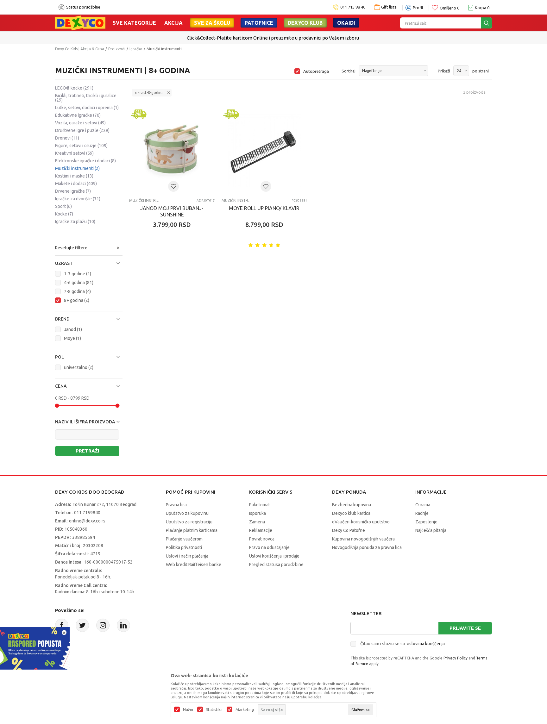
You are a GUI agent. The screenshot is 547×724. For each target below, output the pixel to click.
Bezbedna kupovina (351, 504)
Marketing (245, 710)
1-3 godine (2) (77, 273)
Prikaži (444, 71)
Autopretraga (316, 71)
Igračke (135, 49)
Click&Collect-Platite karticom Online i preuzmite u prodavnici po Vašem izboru (273, 38)
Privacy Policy (455, 658)
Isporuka (257, 513)
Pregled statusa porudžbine (276, 564)
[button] (89, 263)
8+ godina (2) (76, 300)
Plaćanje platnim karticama (191, 530)
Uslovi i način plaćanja (187, 556)
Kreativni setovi (74, 153)
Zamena (257, 521)
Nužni (188, 710)
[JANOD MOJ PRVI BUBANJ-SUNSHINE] (171, 150)
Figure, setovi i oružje (81, 145)
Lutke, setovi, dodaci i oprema (87, 107)
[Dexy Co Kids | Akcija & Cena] (80, 22)
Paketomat (259, 504)
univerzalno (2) (78, 367)
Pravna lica (176, 504)
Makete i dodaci (76, 183)
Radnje (422, 513)
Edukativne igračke (78, 115)
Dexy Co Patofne (348, 530)
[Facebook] (61, 625)
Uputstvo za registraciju (189, 521)
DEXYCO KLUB (305, 23)
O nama (422, 504)
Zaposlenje (426, 521)
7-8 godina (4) (77, 291)
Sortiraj (348, 71)
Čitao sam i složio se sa (402, 643)
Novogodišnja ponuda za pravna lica (367, 547)
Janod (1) (73, 329)
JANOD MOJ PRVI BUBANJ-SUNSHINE (172, 211)
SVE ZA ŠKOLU (212, 23)
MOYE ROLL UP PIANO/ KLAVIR (264, 208)
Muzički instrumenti (77, 168)
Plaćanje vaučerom (184, 538)
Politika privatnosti (184, 547)
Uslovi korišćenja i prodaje (274, 556)
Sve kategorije (134, 23)
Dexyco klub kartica (351, 513)
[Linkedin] (123, 625)
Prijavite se (465, 628)
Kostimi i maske (74, 176)
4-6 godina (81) (78, 282)
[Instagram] (103, 625)
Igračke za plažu (75, 221)
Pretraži (87, 450)
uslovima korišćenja (426, 643)
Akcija (173, 23)
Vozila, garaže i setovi (80, 123)
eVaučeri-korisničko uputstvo (361, 521)
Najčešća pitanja (430, 530)
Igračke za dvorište (77, 199)
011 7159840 (87, 512)
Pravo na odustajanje (269, 547)
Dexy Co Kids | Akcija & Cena (79, 49)
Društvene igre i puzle (82, 130)
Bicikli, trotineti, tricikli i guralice (85, 97)
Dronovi (67, 138)
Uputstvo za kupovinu (187, 513)
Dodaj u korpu (175, 261)
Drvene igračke (73, 191)
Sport (63, 206)
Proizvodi (116, 49)
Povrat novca (261, 538)
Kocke (64, 214)
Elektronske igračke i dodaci (85, 161)
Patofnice (259, 23)
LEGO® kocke (74, 88)
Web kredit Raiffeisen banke (193, 564)
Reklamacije (260, 530)
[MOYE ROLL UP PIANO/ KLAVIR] (264, 150)
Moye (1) (72, 338)
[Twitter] (82, 625)
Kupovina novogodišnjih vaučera (363, 538)
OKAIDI (346, 23)
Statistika (214, 710)
